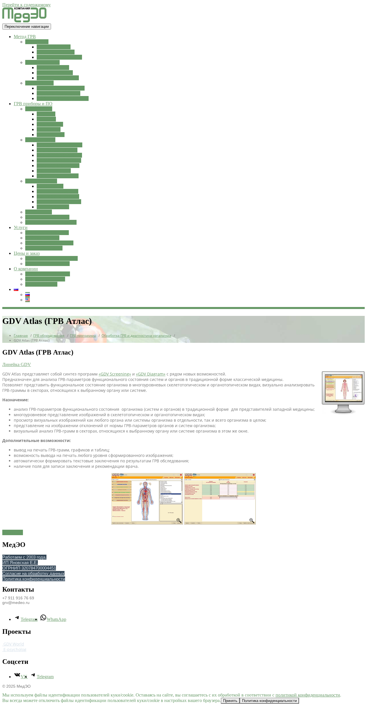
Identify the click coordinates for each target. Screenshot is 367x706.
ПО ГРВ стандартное (57, 191)
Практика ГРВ (39, 83)
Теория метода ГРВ (56, 52)
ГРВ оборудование (49, 335)
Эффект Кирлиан (54, 46)
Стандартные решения (47, 217)
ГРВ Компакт (50, 124)
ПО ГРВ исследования (59, 201)
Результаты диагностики (61, 88)
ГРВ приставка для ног (59, 155)
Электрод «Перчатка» (58, 165)
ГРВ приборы (38, 108)
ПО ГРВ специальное (58, 196)
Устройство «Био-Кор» (59, 160)
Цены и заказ (27, 253)
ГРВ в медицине (53, 67)
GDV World (13, 644)
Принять (230, 701)
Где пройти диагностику (49, 242)
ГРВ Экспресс (51, 134)
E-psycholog (14, 649)
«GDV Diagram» (150, 374)
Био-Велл (46, 114)
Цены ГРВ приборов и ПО (51, 258)
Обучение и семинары (47, 232)
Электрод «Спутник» (58, 175)
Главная (21, 335)
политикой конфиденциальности (308, 695)
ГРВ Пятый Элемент (57, 150)
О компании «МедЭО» (47, 273)
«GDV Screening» (115, 374)
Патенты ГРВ (38, 212)
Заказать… (12, 532)
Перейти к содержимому (26, 4)
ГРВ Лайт (46, 119)
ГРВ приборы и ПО (33, 103)
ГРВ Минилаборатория (59, 144)
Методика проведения (58, 93)
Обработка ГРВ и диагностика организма (136, 335)
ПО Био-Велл (50, 186)
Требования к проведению (63, 98)
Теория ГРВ (36, 41)
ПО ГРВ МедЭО (53, 206)
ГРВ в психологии (55, 72)
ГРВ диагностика (42, 237)
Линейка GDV (16, 364)
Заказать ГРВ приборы (47, 263)
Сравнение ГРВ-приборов (51, 222)
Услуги (21, 227)
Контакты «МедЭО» (45, 279)
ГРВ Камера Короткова (59, 57)
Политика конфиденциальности (33, 578)
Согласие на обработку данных (33, 573)
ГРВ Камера (48, 129)
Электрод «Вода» (54, 170)
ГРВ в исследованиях (58, 77)
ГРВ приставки (40, 139)
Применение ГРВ (42, 62)
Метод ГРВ (25, 36)
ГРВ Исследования (44, 248)
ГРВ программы (41, 181)
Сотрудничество (41, 284)
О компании (26, 268)
